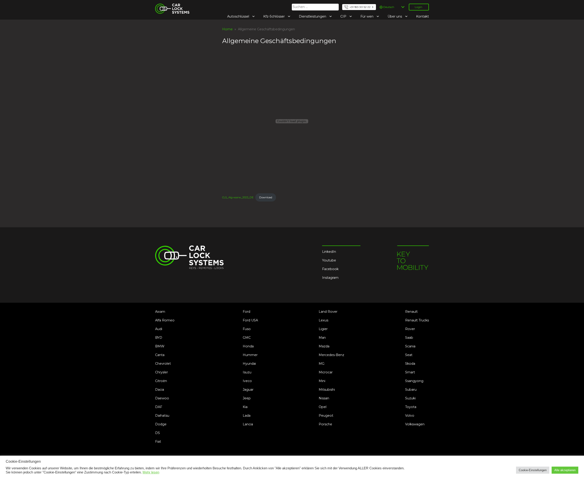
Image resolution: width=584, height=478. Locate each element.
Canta (159, 355)
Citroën (161, 381)
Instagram (330, 278)
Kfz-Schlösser (274, 16)
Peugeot (326, 415)
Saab (409, 338)
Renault (411, 312)
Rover (410, 329)
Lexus (323, 320)
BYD (158, 338)
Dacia (159, 390)
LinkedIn (329, 252)
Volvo (409, 415)
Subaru (411, 390)
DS (157, 433)
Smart (410, 372)
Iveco (247, 381)
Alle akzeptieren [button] (565, 470)
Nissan (324, 398)
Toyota (410, 407)
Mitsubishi (327, 390)
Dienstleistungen (313, 16)
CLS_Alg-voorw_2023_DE (237, 197)
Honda (248, 346)
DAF (158, 407)
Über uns (395, 16)
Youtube (329, 260)
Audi (158, 329)
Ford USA (250, 320)
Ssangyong (414, 381)
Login (418, 7)
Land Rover (328, 312)
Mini (322, 381)
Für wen (367, 16)
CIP (343, 16)
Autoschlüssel (238, 16)
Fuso (247, 329)
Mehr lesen (151, 472)
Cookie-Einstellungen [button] (533, 470)
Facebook (330, 269)
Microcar (326, 372)
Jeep (247, 398)
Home (227, 29)
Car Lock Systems (169, 6)
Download (265, 197)
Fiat (158, 441)
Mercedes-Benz (331, 355)
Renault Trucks (417, 320)
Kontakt (422, 16)
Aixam (160, 312)
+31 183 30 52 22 (359, 7)
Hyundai (249, 364)
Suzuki (410, 398)
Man (322, 338)
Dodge (161, 424)
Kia (245, 407)
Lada (246, 415)
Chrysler (161, 372)
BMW (159, 346)
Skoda (410, 364)
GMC (247, 338)
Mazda (324, 346)
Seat (408, 355)
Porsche (325, 424)
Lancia (248, 424)
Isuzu (247, 372)
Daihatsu (162, 415)
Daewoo (162, 398)
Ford (246, 312)
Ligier (323, 329)
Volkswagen (415, 424)
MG (321, 364)
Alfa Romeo (165, 320)
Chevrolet (163, 364)
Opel (322, 407)
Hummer (250, 355)
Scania (410, 346)
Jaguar (248, 390)
